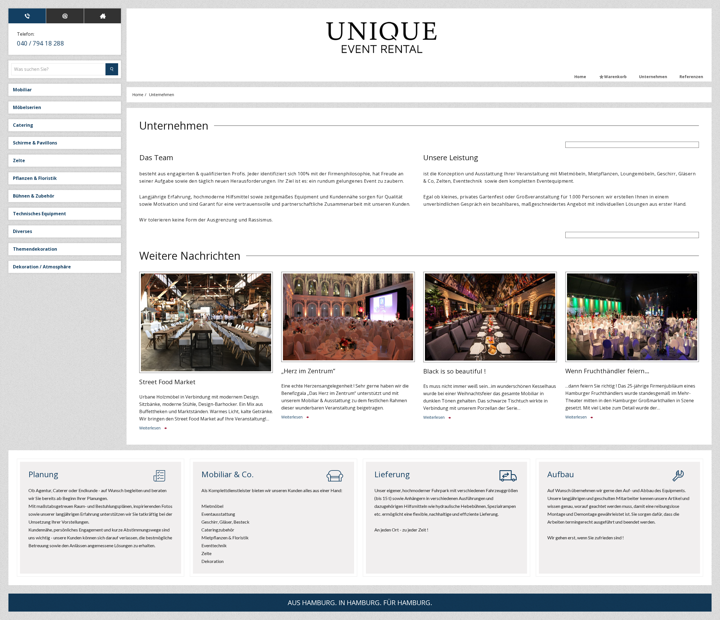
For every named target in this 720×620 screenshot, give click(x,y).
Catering (23, 125)
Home (580, 76)
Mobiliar (22, 90)
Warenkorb (615, 76)
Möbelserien (27, 107)
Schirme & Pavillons (35, 143)
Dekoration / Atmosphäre (42, 267)
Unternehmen (653, 76)
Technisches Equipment (39, 214)
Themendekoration (35, 249)
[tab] (27, 15)
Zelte (19, 160)
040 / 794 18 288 (40, 43)
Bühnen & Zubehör (33, 196)
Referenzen (691, 76)
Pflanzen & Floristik (35, 178)
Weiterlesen (150, 428)
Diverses (22, 231)
